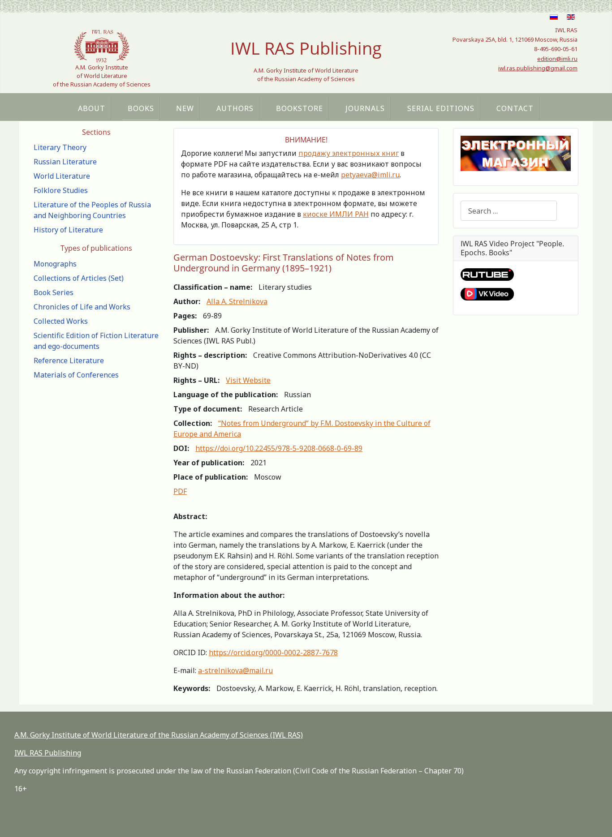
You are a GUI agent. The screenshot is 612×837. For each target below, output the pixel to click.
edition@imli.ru (557, 59)
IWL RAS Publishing (47, 753)
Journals (365, 108)
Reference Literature (69, 360)
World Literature (62, 176)
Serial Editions (440, 108)
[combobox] (509, 211)
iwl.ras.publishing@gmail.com (538, 68)
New (185, 108)
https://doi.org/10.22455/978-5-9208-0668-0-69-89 (278, 448)
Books (141, 108)
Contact (515, 108)
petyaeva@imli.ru (370, 175)
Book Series (53, 292)
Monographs (55, 264)
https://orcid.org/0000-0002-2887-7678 (273, 652)
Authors (235, 108)
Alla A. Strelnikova (237, 301)
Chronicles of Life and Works (82, 307)
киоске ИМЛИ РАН (336, 214)
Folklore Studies (61, 190)
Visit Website (248, 380)
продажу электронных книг (348, 153)
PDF (180, 491)
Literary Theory (60, 147)
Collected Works (61, 321)
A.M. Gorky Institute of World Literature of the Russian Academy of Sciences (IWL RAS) (158, 735)
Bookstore (299, 108)
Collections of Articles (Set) (79, 278)
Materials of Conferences (76, 375)
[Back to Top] (596, 820)
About (91, 108)
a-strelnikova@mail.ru (235, 670)
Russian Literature (65, 162)
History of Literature (68, 230)
